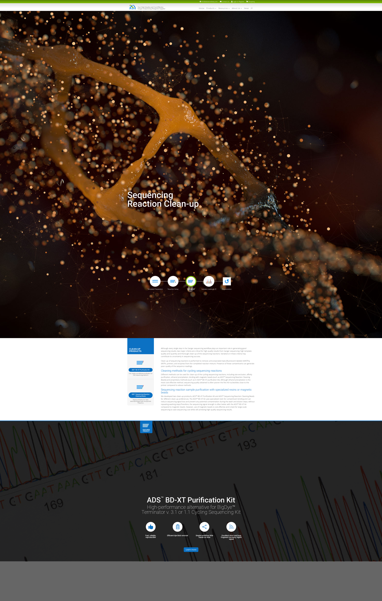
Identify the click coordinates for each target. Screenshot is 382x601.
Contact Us (225, 1)
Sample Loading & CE (208, 289)
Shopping (251, 1)
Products (210, 9)
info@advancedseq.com (209, 1)
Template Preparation (155, 289)
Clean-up (191, 289)
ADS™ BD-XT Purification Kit (141, 370)
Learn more (191, 549)
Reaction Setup (173, 289)
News (246, 9)
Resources (223, 9)
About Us (236, 9)
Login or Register (238, 1)
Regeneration (226, 289)
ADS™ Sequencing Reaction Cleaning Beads (141, 395)
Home (201, 9)
